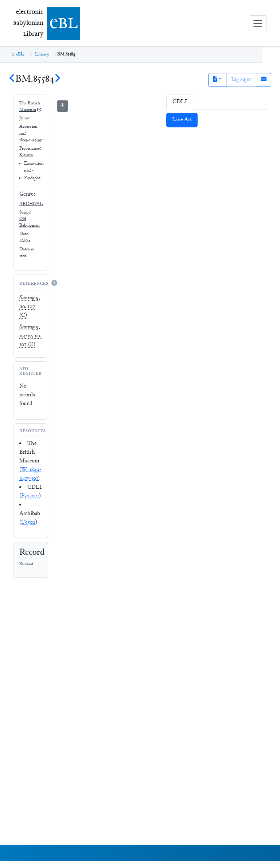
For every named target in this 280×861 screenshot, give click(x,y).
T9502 (28, 522)
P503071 (30, 496)
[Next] (57, 79)
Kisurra (26, 155)
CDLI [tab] (179, 102)
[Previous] (12, 79)
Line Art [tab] (182, 120)
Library (42, 54)
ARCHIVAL (31, 204)
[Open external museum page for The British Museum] (39, 110)
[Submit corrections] (263, 80)
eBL (20, 54)
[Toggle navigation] (258, 23)
